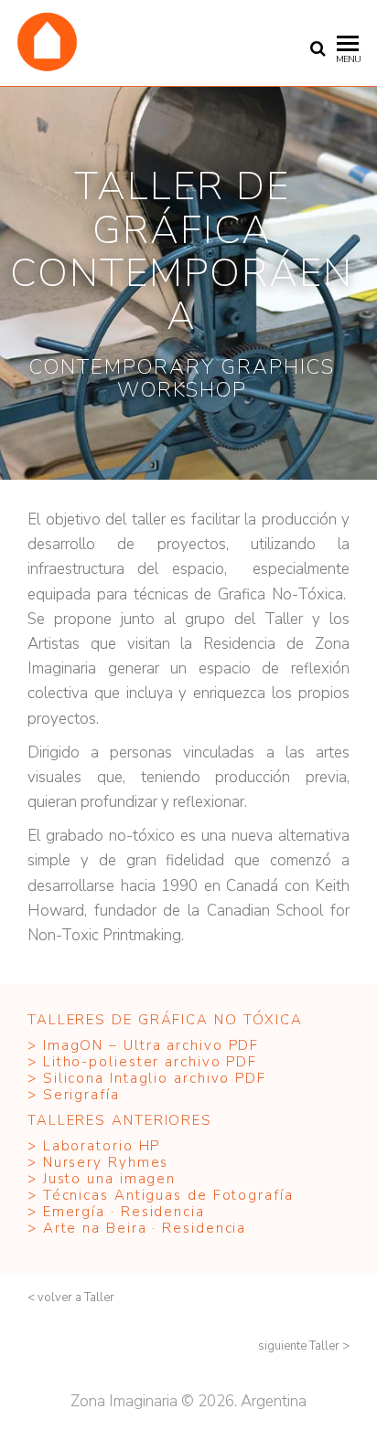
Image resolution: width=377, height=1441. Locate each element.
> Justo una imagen (104, 1179)
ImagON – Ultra (102, 1045)
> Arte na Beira (89, 1228)
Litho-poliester (101, 1062)
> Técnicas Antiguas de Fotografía (160, 1195)
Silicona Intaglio (105, 1078)
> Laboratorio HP (96, 1146)
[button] (71, 1298)
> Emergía (66, 1212)
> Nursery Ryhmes (97, 1162)
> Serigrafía (73, 1095)
